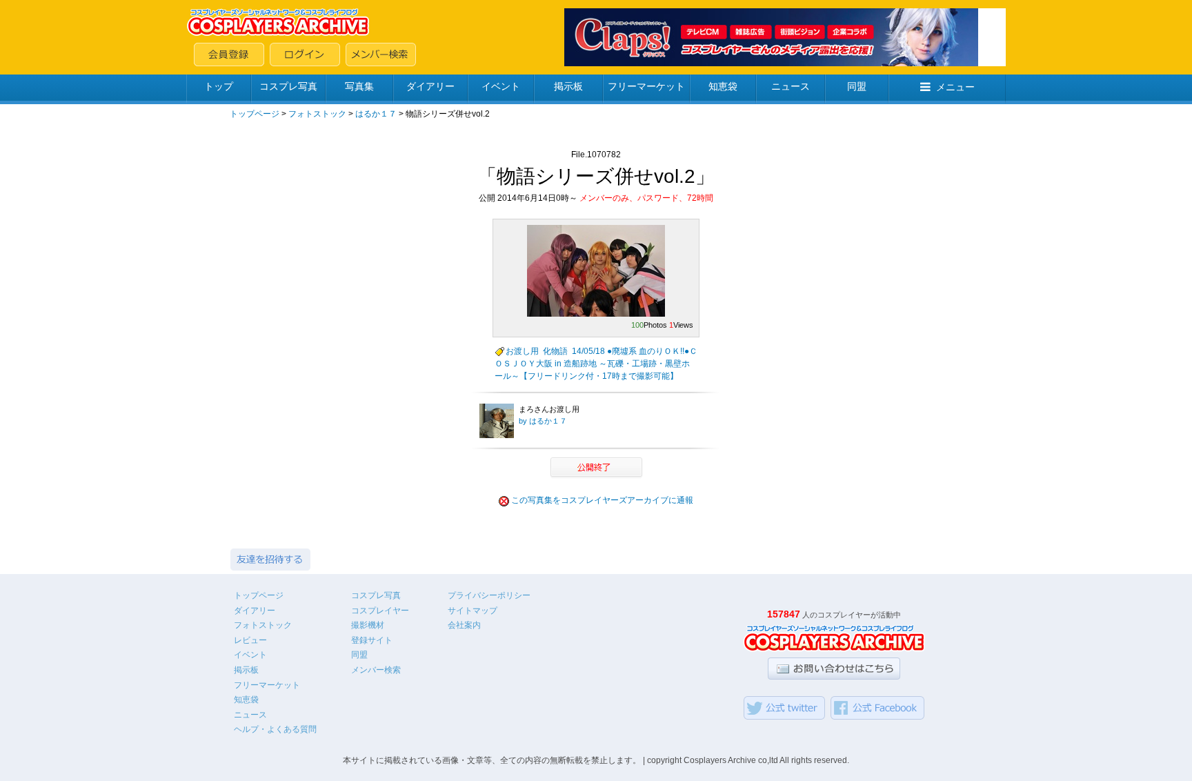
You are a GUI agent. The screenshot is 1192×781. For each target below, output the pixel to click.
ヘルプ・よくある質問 (275, 729)
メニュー (955, 86)
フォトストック (317, 114)
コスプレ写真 (288, 86)
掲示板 (568, 86)
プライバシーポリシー (489, 595)
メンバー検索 (376, 670)
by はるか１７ (543, 421)
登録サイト (372, 640)
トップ (218, 86)
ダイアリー (430, 86)
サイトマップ (472, 610)
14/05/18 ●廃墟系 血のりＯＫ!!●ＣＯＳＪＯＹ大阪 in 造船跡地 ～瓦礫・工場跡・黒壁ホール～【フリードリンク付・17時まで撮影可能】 (596, 363)
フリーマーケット (646, 86)
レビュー (250, 640)
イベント (500, 86)
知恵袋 (722, 86)
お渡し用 (522, 351)
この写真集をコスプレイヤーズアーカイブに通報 (602, 500)
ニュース (790, 86)
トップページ (254, 114)
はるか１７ (376, 114)
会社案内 (464, 625)
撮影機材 (367, 625)
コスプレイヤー (380, 610)
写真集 (359, 86)
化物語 (555, 351)
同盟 (856, 86)
